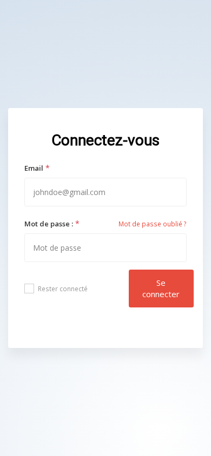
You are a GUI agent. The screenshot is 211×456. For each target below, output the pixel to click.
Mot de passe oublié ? (152, 224)
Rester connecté (63, 288)
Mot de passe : (48, 224)
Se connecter (161, 288)
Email (33, 168)
